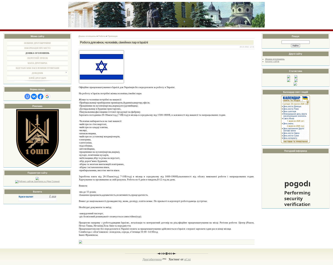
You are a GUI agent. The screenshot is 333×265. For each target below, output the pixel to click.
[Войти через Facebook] (40, 96)
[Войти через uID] (27, 96)
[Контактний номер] (80, 243)
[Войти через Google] (47, 96)
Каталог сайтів (272, 61)
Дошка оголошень (87, 36)
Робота (101, 36)
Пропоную (113, 36)
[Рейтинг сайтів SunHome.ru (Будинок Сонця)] (37, 181)
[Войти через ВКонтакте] (34, 96)
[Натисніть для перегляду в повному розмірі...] (101, 83)
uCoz (187, 259)
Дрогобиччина (152, 259)
